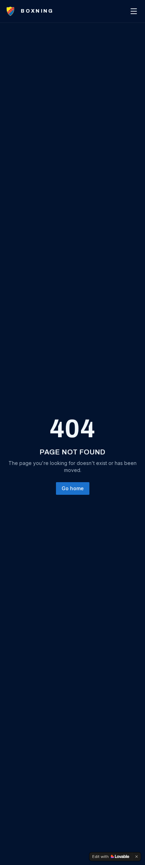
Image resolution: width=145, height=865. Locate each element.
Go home (73, 488)
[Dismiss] (136, 856)
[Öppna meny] (134, 11)
